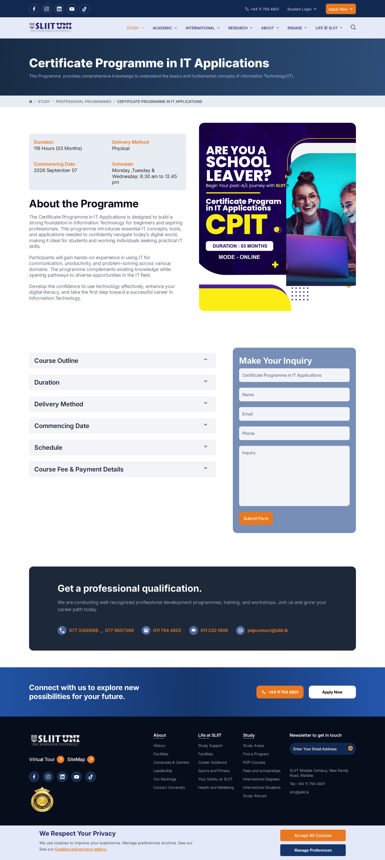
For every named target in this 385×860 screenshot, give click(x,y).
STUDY (133, 28)
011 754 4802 (167, 630)
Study (44, 101)
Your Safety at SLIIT (215, 779)
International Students (261, 787)
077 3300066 (83, 630)
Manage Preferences (313, 850)
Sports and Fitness (214, 770)
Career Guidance (212, 762)
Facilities (160, 754)
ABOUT (267, 28)
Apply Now (337, 9)
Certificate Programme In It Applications (159, 101)
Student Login (299, 9)
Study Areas (253, 745)
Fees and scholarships (261, 770)
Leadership (162, 770)
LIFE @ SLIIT (327, 28)
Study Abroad (254, 796)
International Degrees (261, 779)
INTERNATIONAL (200, 28)
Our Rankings (164, 779)
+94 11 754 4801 (283, 692)
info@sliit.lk (299, 792)
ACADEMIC (162, 28)
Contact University (169, 787)
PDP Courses (254, 762)
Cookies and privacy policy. (81, 849)
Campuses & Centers (171, 762)
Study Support (210, 745)
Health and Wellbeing (216, 787)
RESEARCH (238, 28)
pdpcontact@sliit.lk (268, 630)
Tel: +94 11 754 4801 (307, 783)
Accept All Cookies (313, 835)
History (159, 745)
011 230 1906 (214, 630)
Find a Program (256, 754)
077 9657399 (119, 630)
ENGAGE (295, 28)
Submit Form (256, 518)
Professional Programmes (83, 101)
